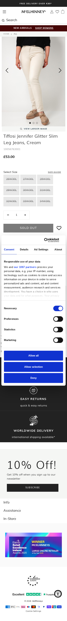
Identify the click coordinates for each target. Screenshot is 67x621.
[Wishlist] (57, 12)
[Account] (51, 12)
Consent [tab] (9, 249)
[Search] (3, 20)
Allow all (33, 355)
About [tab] (58, 249)
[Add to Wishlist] (59, 228)
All (15, 34)
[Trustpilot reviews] (33, 594)
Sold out (28, 228)
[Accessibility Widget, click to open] (58, 594)
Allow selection (33, 366)
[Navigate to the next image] (60, 71)
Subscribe (32, 488)
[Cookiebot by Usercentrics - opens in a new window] (48, 240)
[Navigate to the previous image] (6, 70)
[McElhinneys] (33, 12)
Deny (33, 377)
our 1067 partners (25, 267)
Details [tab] (24, 249)
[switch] (58, 319)
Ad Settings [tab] (41, 249)
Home (6, 34)
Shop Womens (44, 28)
